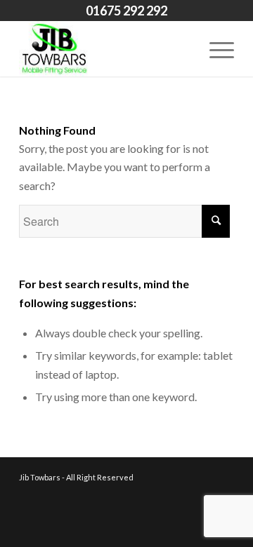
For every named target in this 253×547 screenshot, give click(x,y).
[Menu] (214, 48)
